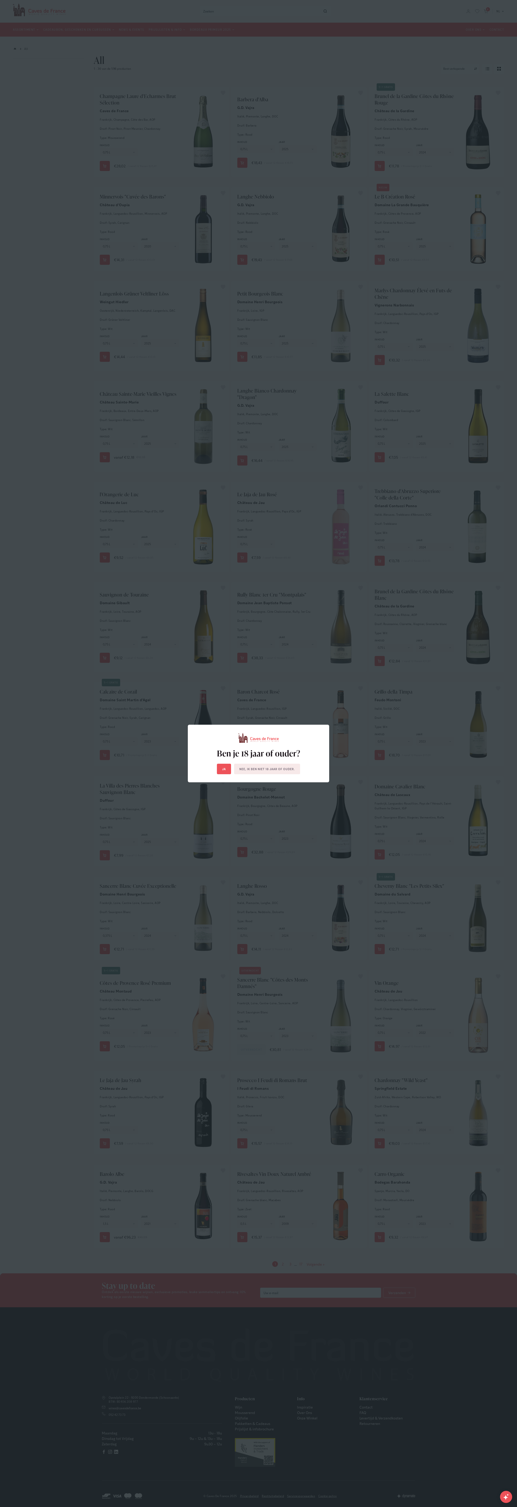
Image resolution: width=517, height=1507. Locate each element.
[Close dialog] (332, 707)
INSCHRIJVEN (298, 774)
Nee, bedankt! (298, 792)
